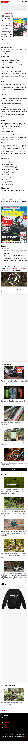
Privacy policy (7, 738)
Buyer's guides (6, 363)
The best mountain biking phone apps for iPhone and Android (13, 444)
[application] (14, 279)
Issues (15, 13)
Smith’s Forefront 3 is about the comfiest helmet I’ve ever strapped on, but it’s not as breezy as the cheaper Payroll (14, 533)
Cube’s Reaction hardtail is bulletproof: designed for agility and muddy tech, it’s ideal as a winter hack (13, 555)
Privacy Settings (12, 738)
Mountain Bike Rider (8, 13)
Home (2, 13)
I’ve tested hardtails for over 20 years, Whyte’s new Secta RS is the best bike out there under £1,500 (13, 513)
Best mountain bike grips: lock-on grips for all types (13, 402)
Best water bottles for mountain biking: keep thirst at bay (12, 424)
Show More (5, 710)
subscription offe (14, 268)
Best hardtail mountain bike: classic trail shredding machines (11, 703)
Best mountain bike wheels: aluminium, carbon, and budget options (14, 464)
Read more (14, 469)
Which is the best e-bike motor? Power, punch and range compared (14, 382)
